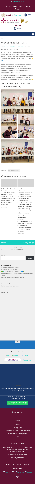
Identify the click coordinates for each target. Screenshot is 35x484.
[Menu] (33, 34)
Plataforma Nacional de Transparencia (17, 431)
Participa (14, 6)
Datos (20, 6)
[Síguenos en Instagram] (27, 243)
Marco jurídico (17, 428)
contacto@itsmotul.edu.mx (20, 396)
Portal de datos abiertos (17, 452)
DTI (2, 38)
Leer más (26, 449)
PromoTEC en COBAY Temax (9, 269)
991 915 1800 (20, 398)
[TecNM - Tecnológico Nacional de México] (17, 29)
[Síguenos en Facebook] (25, 243)
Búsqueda (27, 6)
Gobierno (8, 6)
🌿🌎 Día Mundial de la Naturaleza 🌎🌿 (12, 271)
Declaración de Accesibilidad (17, 455)
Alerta (17, 437)
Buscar (3, 255)
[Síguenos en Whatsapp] (33, 243)
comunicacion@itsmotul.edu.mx (14, 46)
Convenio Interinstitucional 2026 (10, 267)
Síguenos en (17, 468)
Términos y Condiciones (17, 458)
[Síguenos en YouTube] (30, 243)
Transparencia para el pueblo (17, 434)
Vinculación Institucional (13, 170)
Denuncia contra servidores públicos (17, 464)
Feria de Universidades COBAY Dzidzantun (13, 277)
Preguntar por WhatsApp (19, 402)
